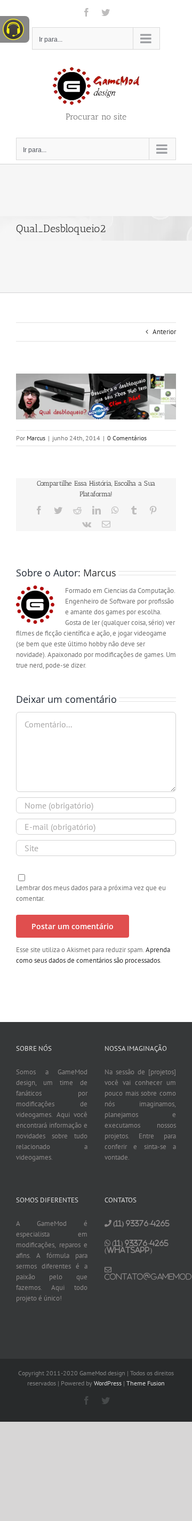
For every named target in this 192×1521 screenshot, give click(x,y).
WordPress (108, 1383)
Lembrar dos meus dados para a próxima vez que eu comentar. (91, 893)
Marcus (36, 438)
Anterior (164, 331)
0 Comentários (127, 438)
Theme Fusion (145, 1383)
